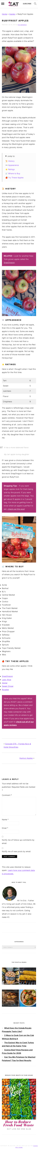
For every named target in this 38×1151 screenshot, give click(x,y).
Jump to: (11, 156)
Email (5, 828)
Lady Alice (6, 680)
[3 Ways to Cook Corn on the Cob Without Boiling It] (27, 977)
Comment (7, 795)
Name (5, 819)
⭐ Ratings (10, 169)
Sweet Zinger (7, 686)
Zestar (4, 683)
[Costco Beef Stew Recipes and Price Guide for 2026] (27, 999)
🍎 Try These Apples (14, 178)
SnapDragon (9, 262)
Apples (12, 14)
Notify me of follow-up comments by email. (18, 841)
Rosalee (5, 690)
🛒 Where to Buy (12, 173)
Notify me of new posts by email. (16, 851)
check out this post (16, 509)
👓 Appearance (12, 165)
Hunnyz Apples (26, 758)
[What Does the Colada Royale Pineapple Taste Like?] (10, 977)
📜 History (10, 161)
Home (4, 14)
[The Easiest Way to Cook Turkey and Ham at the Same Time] (10, 999)
